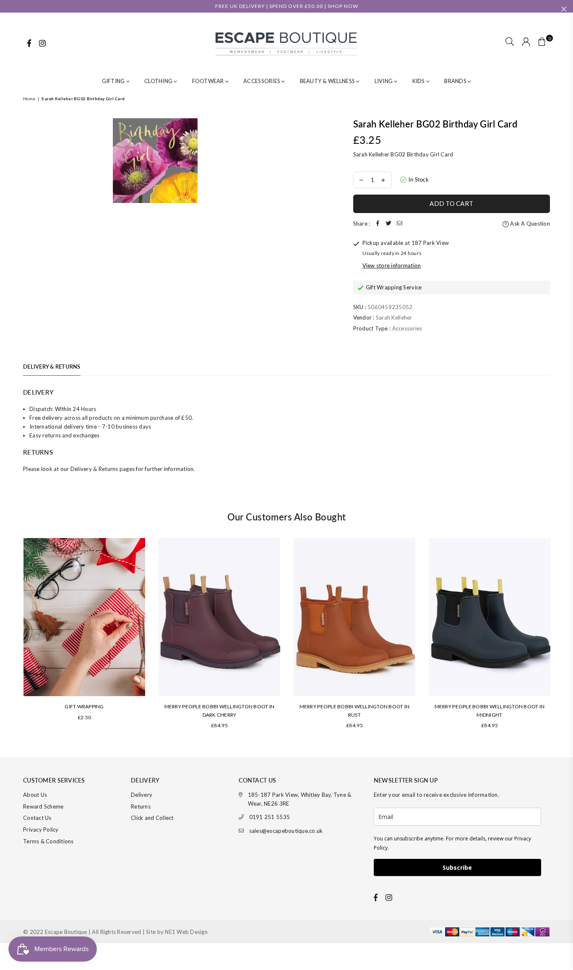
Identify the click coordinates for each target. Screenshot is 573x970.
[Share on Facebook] (377, 223)
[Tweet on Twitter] (388, 223)
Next (561, 637)
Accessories (262, 81)
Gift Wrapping (84, 706)
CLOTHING (159, 81)
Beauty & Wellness (328, 81)
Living (384, 81)
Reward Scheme (43, 806)
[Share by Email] (399, 223)
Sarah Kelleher (394, 317)
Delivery (141, 794)
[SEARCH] (510, 42)
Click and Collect (152, 817)
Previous (11, 637)
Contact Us (37, 817)
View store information (391, 265)
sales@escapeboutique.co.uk (286, 830)
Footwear (208, 81)
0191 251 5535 (269, 817)
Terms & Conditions (48, 841)
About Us (35, 794)
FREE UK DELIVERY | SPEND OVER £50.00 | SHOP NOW (286, 6)
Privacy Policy (41, 829)
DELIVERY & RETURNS (52, 366)
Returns (141, 806)
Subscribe (457, 867)
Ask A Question (529, 223)
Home (29, 98)
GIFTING (114, 81)
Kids (419, 81)
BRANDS (456, 81)
